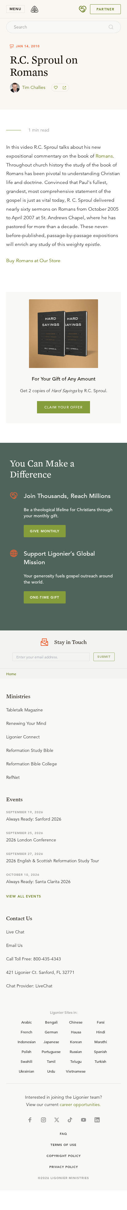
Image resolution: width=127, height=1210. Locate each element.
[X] (56, 1120)
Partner (105, 9)
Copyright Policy (64, 1156)
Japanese (51, 1041)
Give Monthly (44, 531)
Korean (76, 1041)
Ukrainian (26, 1071)
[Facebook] (30, 1120)
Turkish (100, 1061)
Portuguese (51, 1051)
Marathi (100, 1041)
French (26, 1031)
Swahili (26, 1061)
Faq (63, 1134)
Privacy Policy (63, 1167)
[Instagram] (43, 1120)
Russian (76, 1051)
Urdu (51, 1071)
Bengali (51, 1022)
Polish (26, 1051)
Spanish (100, 1051)
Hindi (100, 1031)
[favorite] (56, 88)
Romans (104, 156)
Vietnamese (76, 1071)
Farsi (100, 1022)
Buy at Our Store (33, 261)
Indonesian (27, 1041)
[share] (64, 88)
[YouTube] (83, 1120)
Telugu (76, 1061)
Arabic (26, 1022)
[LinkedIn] (97, 1120)
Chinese (76, 1022)
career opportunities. (80, 1104)
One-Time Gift (44, 597)
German (51, 1031)
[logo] (34, 9)
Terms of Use (63, 1145)
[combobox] (55, 27)
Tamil (51, 1061)
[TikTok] (70, 1120)
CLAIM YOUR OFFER (63, 407)
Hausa (76, 1031)
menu (15, 9)
